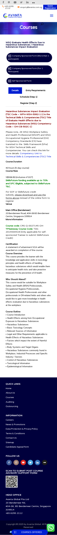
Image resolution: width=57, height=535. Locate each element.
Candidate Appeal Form (17, 447)
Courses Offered (31, 532)
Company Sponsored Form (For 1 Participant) (25, 70)
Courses (10, 397)
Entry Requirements (35, 90)
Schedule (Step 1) (28, 97)
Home (8, 388)
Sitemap (10, 442)
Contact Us (11, 438)
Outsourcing (12, 406)
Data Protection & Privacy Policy (22, 429)
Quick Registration (50, 7)
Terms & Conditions (15, 433)
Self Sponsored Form (22, 81)
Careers (10, 420)
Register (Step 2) (28, 103)
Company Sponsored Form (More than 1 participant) (28, 57)
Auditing (10, 402)
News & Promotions (15, 424)
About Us (10, 393)
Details (15, 90)
